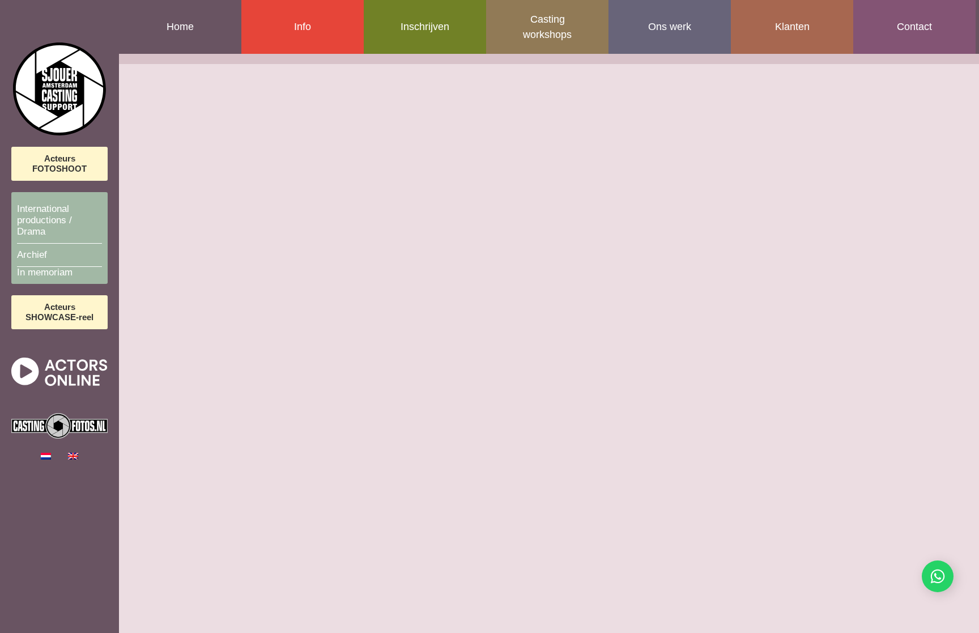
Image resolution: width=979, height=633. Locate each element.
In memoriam (45, 272)
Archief (32, 254)
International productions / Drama (44, 220)
